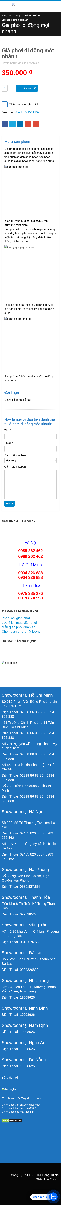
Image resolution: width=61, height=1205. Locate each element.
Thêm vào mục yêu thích (24, 104)
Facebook (5, 124)
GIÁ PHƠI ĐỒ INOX (27, 112)
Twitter (12, 124)
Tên (7, 430)
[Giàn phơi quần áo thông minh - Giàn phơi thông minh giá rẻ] (30, 6)
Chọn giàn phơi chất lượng (21, 631)
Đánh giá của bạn (15, 455)
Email (36, 124)
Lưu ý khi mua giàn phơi (19, 622)
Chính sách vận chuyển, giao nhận (21, 1104)
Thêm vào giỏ (28, 88)
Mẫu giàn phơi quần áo (18, 627)
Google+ (28, 124)
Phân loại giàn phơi (16, 618)
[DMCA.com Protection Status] (12, 1120)
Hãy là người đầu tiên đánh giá (20, 63)
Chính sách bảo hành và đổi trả (19, 1108)
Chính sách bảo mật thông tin (18, 1111)
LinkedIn (20, 124)
